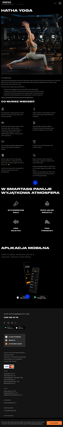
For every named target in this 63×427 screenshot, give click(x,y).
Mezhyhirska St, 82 (9, 383)
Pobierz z (24, 296)
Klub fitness (15, 336)
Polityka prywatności (14, 352)
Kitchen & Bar (15, 343)
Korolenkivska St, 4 (9, 379)
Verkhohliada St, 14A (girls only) (13, 377)
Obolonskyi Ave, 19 (9, 375)
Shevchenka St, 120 (10, 391)
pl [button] (55, 3)
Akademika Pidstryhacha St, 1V (13, 395)
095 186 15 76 (21, 4)
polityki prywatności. (37, 424)
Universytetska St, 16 (10, 403)
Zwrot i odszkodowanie (15, 357)
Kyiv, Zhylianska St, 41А (7, 4)
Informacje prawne (13, 359)
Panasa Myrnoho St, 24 (11, 393)
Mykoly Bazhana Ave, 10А (11, 381)
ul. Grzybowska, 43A (10, 410)
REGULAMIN (9, 354)
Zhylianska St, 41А (9, 373)
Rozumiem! (54, 423)
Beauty (12, 340)
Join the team (10, 361)
